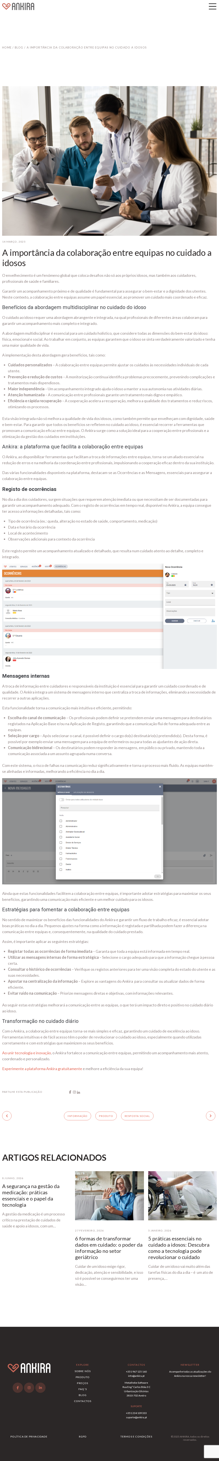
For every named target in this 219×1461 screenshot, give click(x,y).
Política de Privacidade (28, 1436)
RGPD (83, 1436)
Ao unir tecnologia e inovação (26, 1052)
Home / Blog (12, 47)
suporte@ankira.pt (136, 1417)
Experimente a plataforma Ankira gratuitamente (42, 1068)
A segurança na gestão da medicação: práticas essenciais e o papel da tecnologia (30, 1195)
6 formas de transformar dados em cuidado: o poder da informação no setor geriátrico (108, 1247)
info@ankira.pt (136, 1375)
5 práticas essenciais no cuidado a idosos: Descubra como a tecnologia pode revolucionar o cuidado (178, 1247)
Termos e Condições (136, 1436)
